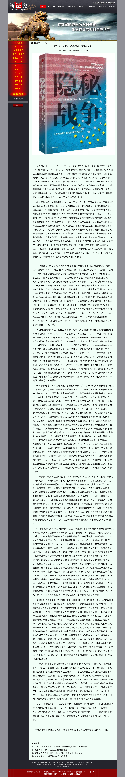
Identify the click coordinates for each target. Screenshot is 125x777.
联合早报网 (69, 762)
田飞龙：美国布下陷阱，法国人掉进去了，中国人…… (57, 753)
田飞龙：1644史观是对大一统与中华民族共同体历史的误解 (59, 747)
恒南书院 (58, 767)
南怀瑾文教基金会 (65, 764)
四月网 (54, 764)
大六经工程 (36, 762)
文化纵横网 (47, 764)
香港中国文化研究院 (56, 762)
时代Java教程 (79, 762)
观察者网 (89, 762)
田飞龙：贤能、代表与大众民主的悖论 (50, 756)
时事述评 (46, 43)
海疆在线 (66, 767)
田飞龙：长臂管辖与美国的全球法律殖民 (51, 750)
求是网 (84, 764)
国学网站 (44, 762)
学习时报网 (77, 764)
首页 (38, 43)
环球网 (39, 764)
